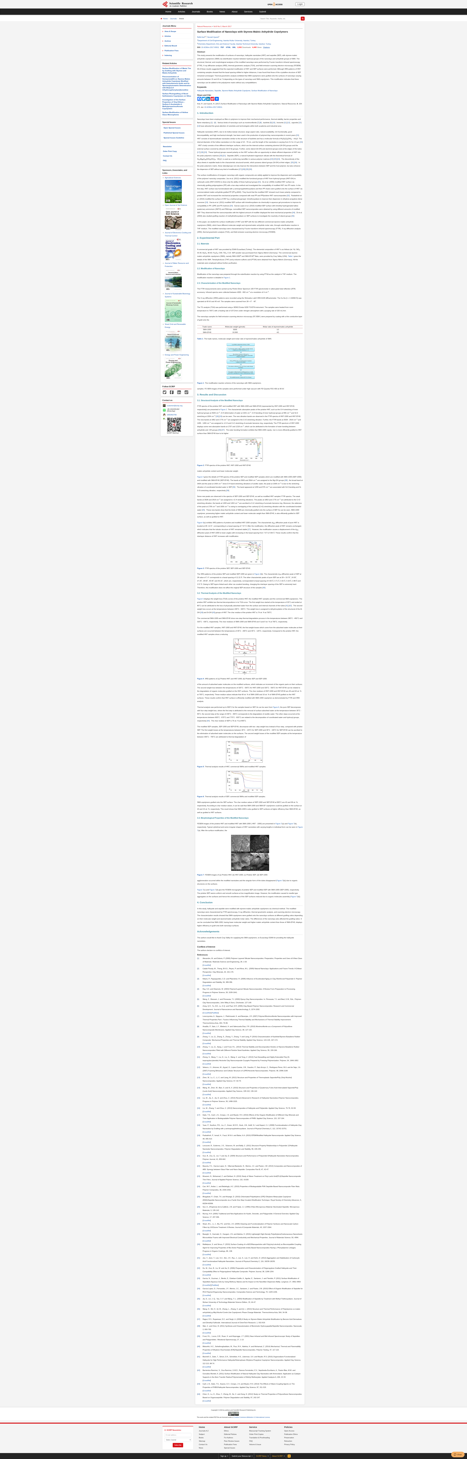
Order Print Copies (256, 1434)
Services (248, 11)
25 (292, 162)
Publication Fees (172, 51)
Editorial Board (171, 46)
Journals (196, 11)
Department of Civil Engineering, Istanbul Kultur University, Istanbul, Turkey (226, 40)
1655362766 (172, 415)
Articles (181, 11)
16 (301, 142)
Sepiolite (217, 91)
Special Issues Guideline (174, 138)
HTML (228, 47)
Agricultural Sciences (173, 178)
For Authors (228, 1438)
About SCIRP (231, 1427)
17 (199, 152)
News (222, 11)
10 (274, 123)
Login (300, 4)
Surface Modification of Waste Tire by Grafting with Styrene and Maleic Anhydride (176, 70)
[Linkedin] (179, 392)
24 (278, 159)
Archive (168, 41)
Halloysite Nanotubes (205, 91)
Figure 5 (200, 599)
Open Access (289, 1431)
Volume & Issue (255, 1444)
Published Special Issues (174, 133)
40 (264, 588)
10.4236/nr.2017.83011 (210, 47)
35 (293, 216)
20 (221, 156)
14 (199, 126)
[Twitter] (164, 392)
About (234, 11)
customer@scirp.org (174, 406)
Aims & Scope (170, 31)
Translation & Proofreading (259, 1438)
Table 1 (291, 256)
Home (168, 11)
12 (289, 123)
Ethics (226, 1431)
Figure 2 (223, 409)
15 (297, 135)
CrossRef (206, 965)
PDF (222, 47)
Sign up (223, 1456)
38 (286, 480)
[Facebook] (172, 392)
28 (244, 169)
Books (210, 11)
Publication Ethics (291, 1434)
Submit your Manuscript (241, 1456)
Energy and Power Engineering (177, 355)
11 (285, 123)
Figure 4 (200, 523)
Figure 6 (276, 707)
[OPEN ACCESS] (275, 4)
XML (234, 47)
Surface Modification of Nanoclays (264, 91)
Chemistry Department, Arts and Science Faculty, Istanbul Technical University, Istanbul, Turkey (234, 44)
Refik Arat (201, 37)
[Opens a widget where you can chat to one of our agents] (458, 1455)
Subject (202, 1434)
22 (272, 159)
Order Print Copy (170, 151)
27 (240, 169)
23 (275, 159)
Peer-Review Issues (231, 1441)
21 (224, 156)
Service (253, 1427)
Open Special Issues (172, 128)
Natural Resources (204, 26)
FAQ (164, 160)
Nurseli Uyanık (213, 37)
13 (300, 123)
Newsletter (167, 146)
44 (208, 721)
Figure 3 (200, 477)
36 (220, 430)
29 (247, 169)
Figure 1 (227, 278)
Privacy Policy (289, 1444)
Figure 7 (278, 824)
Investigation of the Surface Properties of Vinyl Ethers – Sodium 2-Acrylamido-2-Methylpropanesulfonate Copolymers (173, 104)
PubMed (215, 1013)
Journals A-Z (204, 1431)
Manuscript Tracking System (260, 1431)
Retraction (288, 1441)
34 (294, 213)
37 (223, 430)
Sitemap (202, 1441)
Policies (288, 1427)
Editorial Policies (230, 1434)
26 (296, 162)
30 (250, 169)
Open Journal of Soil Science (176, 205)
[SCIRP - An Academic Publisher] (177, 4)
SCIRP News (261, 1456)
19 (205, 152)
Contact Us (167, 156)
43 (214, 612)
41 (287, 606)
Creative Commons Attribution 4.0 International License (252, 1417)
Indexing (168, 55)
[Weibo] (186, 392)
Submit (262, 11)
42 (290, 606)
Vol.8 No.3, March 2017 (222, 26)
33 (231, 206)
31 (259, 182)
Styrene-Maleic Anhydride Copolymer (236, 91)
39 (228, 490)
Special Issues (229, 1448)
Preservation (289, 1438)
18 (202, 152)
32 (288, 195)
